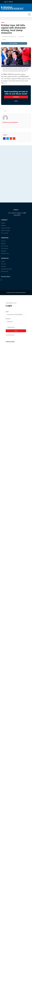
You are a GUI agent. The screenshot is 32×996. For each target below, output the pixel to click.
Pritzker (4, 39)
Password (8, 318)
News (2, 22)
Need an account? (10, 341)
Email (7, 311)
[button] (25, 14)
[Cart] (2, 14)
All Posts (4, 125)
